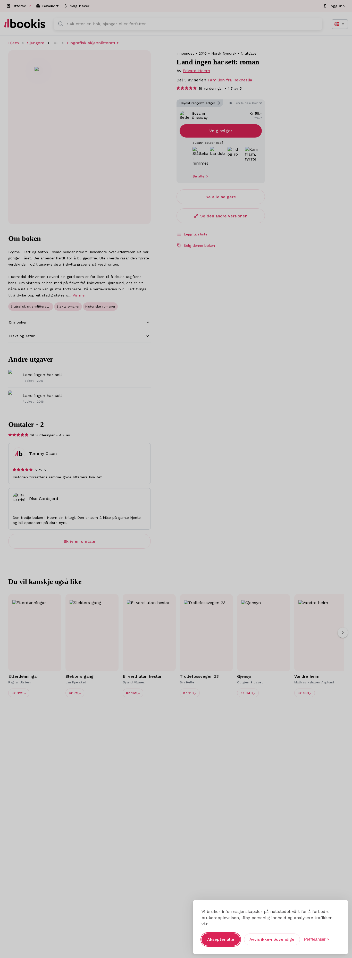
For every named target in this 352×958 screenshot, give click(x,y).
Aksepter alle (220, 939)
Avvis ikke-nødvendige (272, 939)
